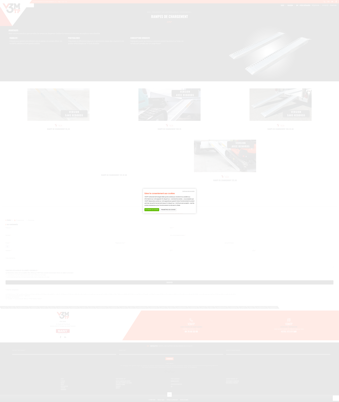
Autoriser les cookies (151, 209)
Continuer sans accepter (188, 191)
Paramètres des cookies (168, 209)
